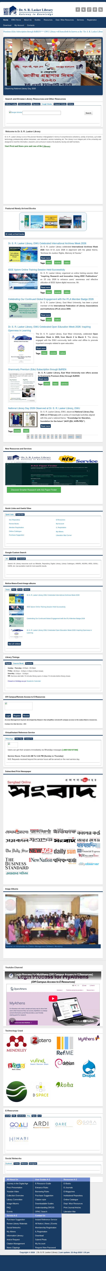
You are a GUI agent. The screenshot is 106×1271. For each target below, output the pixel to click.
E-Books (67, 1187)
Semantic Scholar (60, 104)
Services (80, 19)
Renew (26, 715)
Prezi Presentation (14, 1191)
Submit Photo (41, 1243)
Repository (36, 104)
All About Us (12, 1183)
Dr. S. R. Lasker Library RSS (100, 9)
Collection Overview (15, 1199)
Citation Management (16, 1247)
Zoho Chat (18, 739)
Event (20, 589)
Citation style (40, 1203)
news (49, 262)
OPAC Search (41, 1215)
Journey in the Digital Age (17, 1187)
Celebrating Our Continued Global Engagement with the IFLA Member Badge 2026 (51, 299)
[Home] (28, 15)
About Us (28, 19)
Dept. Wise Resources (65, 19)
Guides (37, 19)
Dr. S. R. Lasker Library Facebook (78, 9)
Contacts (30, 25)
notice (67, 262)
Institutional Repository (73, 1199)
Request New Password (45, 1251)
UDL (14, 1120)
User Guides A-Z (42, 1183)
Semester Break (18, 663)
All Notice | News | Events (46, 1227)
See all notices (14, 643)
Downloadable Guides (44, 1207)
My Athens (59, 531)
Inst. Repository (14, 520)
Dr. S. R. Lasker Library (47, 1256)
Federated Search (24, 104)
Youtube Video (13, 1195)
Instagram (32, 1167)
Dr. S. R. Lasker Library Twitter (83, 9)
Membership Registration (45, 1231)
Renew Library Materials (17, 1227)
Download (7, 25)
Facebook (9, 1167)
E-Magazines (69, 1195)
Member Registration (16, 527)
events (58, 262)
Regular (8, 663)
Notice (8, 589)
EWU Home (16, 19)
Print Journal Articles (72, 1211)
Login (8, 715)
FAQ (9, 1211)
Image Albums (13, 1207)
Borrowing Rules (42, 1195)
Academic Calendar (34, 681)
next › (71, 436)
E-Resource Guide (43, 1187)
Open (34, 1120)
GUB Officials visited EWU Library (19, 950)
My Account (19, 25)
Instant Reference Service (46, 1223)
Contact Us (28, 739)
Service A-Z (12, 1219)
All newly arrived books (14, 234)
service (65, 383)
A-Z (39, 1120)
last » (78, 436)
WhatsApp (9, 739)
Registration (92, 19)
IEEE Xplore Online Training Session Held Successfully (36, 269)
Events (10, 1215)
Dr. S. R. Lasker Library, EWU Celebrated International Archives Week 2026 (47, 243)
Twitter (16, 1167)
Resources (48, 19)
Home (5, 19)
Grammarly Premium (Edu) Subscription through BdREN (37, 369)
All (6, 559)
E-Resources (60, 520)
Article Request (13, 1243)
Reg (28, 1120)
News (14, 589)
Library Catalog (11, 104)
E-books (12, 559)
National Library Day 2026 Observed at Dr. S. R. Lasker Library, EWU (44, 408)
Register (17, 715)
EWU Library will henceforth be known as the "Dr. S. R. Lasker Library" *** (37, 31)
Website (70, 104)
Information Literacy (15, 1239)
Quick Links (10, 514)
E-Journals (21, 559)
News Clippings (13, 1251)
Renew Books (14, 524)
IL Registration (61, 527)
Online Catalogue (15, 531)
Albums (26, 589)
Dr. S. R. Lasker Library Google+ (89, 9)
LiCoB (8, 1120)
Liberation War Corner (64, 535)
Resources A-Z (70, 1183)
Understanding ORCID (44, 1211)
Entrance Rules (41, 1191)
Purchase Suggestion (16, 535)
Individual (21, 1120)
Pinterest (24, 1167)
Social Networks (14, 1231)
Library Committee (14, 1203)
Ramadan (29, 663)
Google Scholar (47, 104)
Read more (45, 258)
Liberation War (70, 1215)
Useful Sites (20, 514)
